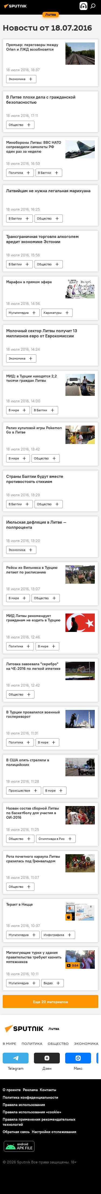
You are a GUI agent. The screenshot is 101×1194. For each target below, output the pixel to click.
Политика (16, 173)
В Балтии (44, 173)
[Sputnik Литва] (16, 8)
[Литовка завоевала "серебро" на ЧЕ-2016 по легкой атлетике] (80, 671)
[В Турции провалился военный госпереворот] (80, 719)
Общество (16, 125)
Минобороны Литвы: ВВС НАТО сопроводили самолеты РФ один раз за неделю (33, 147)
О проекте (12, 1089)
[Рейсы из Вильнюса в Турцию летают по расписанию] (80, 574)
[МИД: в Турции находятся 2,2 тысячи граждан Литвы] (80, 385)
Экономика (17, 79)
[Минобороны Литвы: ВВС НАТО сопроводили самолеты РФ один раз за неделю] (80, 149)
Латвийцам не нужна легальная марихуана (48, 190)
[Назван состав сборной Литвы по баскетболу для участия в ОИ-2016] (80, 815)
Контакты (48, 1089)
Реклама (30, 1089)
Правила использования (24, 1104)
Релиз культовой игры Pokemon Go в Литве (34, 430)
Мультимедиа (19, 313)
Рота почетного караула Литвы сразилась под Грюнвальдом (33, 858)
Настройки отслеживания (54, 1131)
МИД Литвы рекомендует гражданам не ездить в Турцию (33, 618)
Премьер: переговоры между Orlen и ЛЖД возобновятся (32, 47)
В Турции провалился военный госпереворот (33, 714)
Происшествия (19, 790)
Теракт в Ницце (19, 904)
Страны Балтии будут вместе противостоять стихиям (34, 479)
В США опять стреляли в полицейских (27, 762)
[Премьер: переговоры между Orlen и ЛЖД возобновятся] (80, 53)
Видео (48, 983)
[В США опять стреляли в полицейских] (80, 767)
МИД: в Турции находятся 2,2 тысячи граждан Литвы (31, 378)
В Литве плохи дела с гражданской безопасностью (40, 99)
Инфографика (54, 935)
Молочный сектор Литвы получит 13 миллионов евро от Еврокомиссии (41, 333)
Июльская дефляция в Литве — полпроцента (36, 525)
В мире (14, 410)
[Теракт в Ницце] (80, 911)
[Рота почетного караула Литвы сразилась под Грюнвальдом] (80, 863)
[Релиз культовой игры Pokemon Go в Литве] (80, 435)
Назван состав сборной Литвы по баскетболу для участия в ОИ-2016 (32, 813)
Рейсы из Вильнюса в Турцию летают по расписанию (31, 570)
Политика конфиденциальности (30, 1097)
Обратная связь (16, 1131)
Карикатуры (53, 313)
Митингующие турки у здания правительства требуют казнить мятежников (33, 957)
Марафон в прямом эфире (29, 282)
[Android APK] (19, 1147)
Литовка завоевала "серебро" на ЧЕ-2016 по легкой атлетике (33, 666)
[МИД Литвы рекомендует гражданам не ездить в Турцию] (80, 623)
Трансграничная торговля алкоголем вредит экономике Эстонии (42, 239)
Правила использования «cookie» (32, 1112)
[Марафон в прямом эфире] (80, 289)
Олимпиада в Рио (52, 839)
